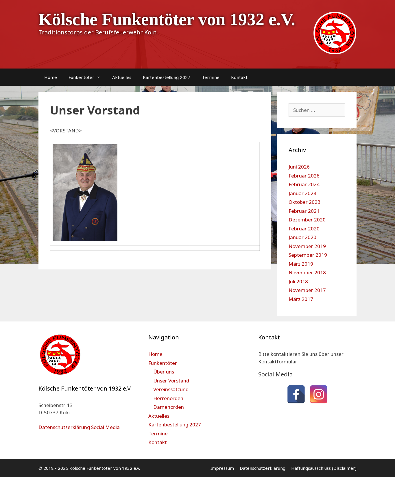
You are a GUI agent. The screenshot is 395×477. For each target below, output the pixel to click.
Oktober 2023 (304, 202)
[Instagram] (318, 394)
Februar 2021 (304, 211)
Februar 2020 (304, 228)
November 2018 (307, 272)
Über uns (163, 371)
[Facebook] (296, 394)
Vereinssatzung (171, 389)
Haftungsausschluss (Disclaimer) (324, 468)
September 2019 (308, 255)
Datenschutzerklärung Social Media (79, 427)
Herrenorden (168, 398)
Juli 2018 (298, 281)
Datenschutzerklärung (262, 468)
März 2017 (301, 299)
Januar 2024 (302, 193)
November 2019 (307, 246)
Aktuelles (121, 77)
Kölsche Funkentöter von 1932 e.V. (166, 19)
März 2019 (301, 263)
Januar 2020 (302, 237)
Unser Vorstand (171, 380)
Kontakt (239, 77)
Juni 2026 (299, 166)
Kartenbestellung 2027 (166, 77)
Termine (210, 77)
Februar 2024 (304, 184)
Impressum (222, 468)
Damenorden (168, 407)
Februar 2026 (304, 175)
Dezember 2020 (307, 219)
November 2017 (307, 290)
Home (50, 77)
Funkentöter (81, 77)
